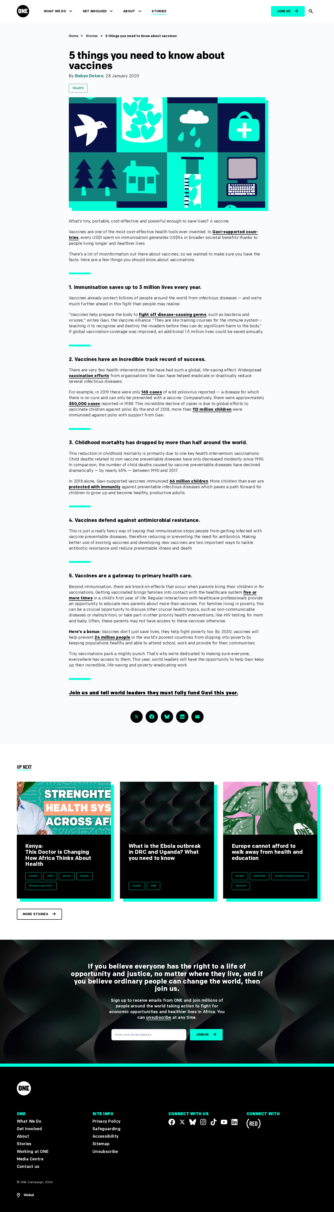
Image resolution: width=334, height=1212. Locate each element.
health (84, 876)
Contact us (28, 1166)
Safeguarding (106, 1129)
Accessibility (105, 1136)
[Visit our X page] (182, 1122)
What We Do (55, 11)
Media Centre (30, 1159)
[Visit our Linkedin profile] (234, 1122)
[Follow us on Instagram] (203, 1122)
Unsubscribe (105, 1151)
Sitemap (101, 1144)
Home (73, 36)
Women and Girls (41, 885)
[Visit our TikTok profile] (213, 1122)
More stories (35, 914)
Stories (159, 11)
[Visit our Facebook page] (171, 1122)
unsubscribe (158, 1017)
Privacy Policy (106, 1121)
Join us (284, 11)
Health (78, 88)
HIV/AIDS (260, 876)
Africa (67, 876)
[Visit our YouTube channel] (224, 1122)
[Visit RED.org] (254, 1124)
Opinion (241, 885)
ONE (50, 876)
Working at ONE (33, 1151)
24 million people (112, 637)
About (129, 11)
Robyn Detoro (89, 76)
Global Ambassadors (289, 876)
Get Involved (95, 11)
